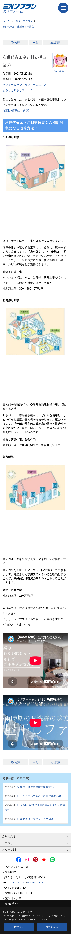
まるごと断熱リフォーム (18, 90)
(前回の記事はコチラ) (16, 110)
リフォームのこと (36, 84)
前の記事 (16, 42)
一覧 (35, 42)
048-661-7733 (35, 882)
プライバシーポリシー (39, 915)
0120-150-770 (17, 882)
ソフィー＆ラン (12, 84)
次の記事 (55, 42)
